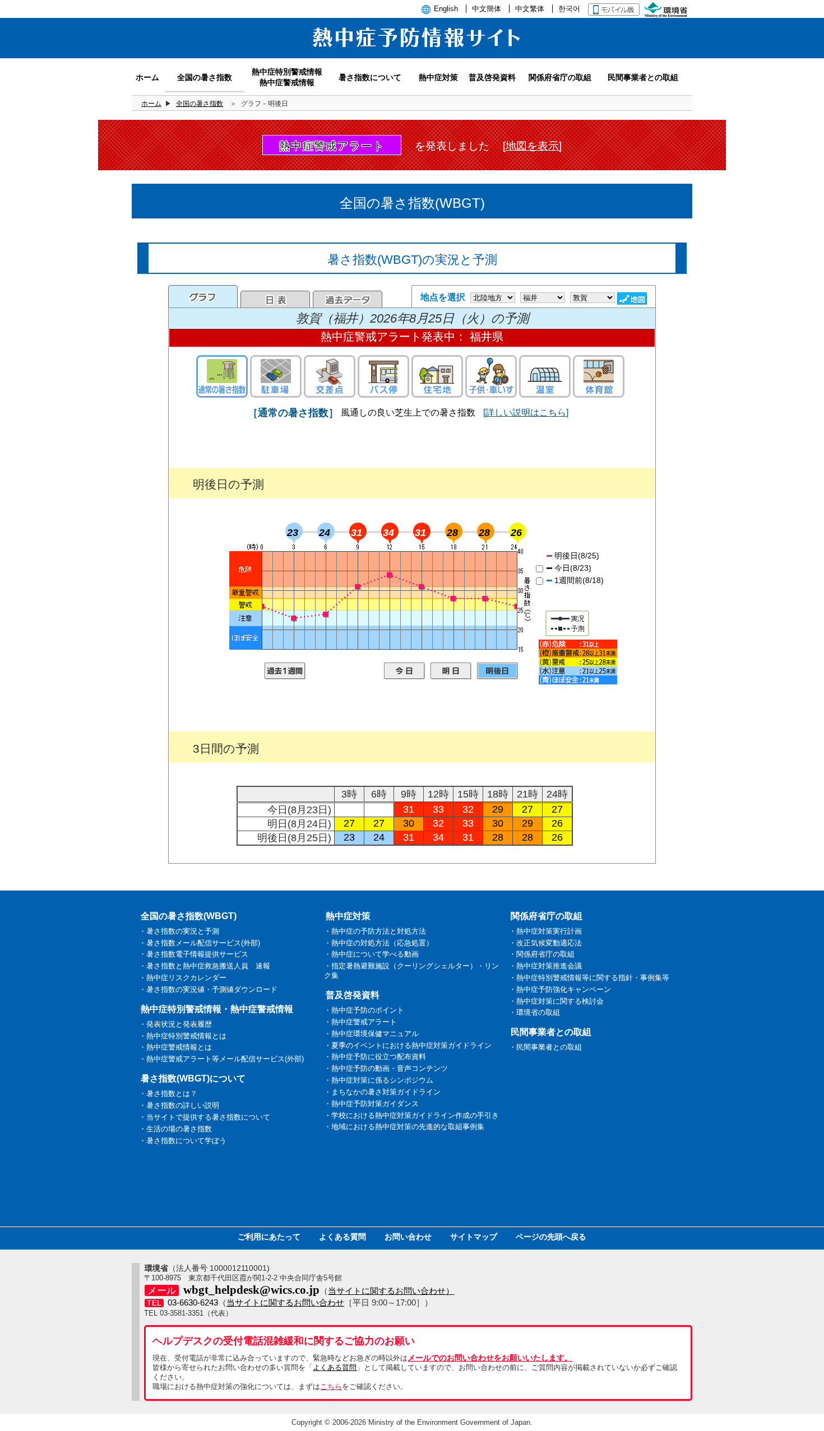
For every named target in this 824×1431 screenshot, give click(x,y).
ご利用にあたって (269, 1236)
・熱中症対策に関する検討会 (556, 1001)
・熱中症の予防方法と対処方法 (375, 931)
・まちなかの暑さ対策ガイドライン (382, 1092)
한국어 (569, 8)
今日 (404, 671)
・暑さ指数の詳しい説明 (179, 1105)
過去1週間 (285, 671)
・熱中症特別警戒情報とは (182, 1036)
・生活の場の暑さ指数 (175, 1129)
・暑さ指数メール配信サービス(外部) (199, 943)
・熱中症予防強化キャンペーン (560, 989)
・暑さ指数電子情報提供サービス (193, 954)
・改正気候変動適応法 (545, 943)
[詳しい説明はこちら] (525, 412)
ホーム (151, 104)
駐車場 (276, 376)
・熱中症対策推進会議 (545, 966)
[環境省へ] (667, 8)
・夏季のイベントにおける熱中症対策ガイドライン (408, 1045)
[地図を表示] (532, 146)
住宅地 (437, 376)
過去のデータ (347, 299)
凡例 (578, 662)
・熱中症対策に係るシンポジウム (378, 1080)
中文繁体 (529, 8)
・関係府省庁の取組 (542, 954)
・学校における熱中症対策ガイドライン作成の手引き (411, 1115)
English (446, 8)
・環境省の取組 (534, 1012)
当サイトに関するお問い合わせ (285, 1302)
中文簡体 (486, 8)
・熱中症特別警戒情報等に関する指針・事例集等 (589, 977)
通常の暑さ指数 (222, 376)
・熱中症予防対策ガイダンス (371, 1103)
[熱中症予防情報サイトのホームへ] (412, 52)
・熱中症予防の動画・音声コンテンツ (386, 1068)
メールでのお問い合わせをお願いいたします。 (490, 1357)
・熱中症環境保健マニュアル (371, 1033)
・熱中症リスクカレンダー (182, 977)
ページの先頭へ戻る (551, 1236)
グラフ (203, 296)
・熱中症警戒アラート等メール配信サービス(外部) (221, 1059)
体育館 (598, 376)
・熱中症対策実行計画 (545, 931)
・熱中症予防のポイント (364, 1010)
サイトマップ (473, 1236)
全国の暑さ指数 (199, 104)
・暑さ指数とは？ (168, 1093)
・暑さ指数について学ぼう (182, 1140)
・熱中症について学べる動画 (371, 954)
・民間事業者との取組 (545, 1047)
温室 (545, 376)
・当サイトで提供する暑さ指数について (204, 1117)
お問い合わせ (408, 1236)
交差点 (329, 376)
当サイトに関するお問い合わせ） (391, 1290)
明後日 (497, 671)
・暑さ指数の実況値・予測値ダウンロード (208, 989)
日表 (275, 299)
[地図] (633, 298)
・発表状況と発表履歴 (175, 1024)
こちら (331, 1386)
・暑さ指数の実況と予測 (179, 931)
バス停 (383, 376)
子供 (491, 376)
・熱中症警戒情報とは (175, 1047)
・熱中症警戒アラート (360, 1022)
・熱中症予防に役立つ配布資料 (375, 1056)
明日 (450, 671)
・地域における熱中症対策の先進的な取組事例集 (404, 1126)
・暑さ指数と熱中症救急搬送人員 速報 (204, 966)
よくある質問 (342, 1236)
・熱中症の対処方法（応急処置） (378, 943)
